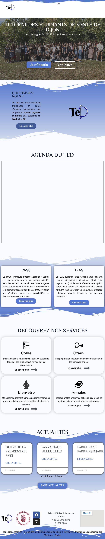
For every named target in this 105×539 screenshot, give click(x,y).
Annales (79, 392)
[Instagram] (36, 521)
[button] (58, 3)
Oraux (78, 353)
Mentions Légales (52, 535)
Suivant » (59, 476)
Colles (26, 353)
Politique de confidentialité (88, 532)
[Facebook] (36, 515)
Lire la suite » (13, 463)
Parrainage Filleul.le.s (51, 449)
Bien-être (26, 392)
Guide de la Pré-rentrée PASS (16, 451)
